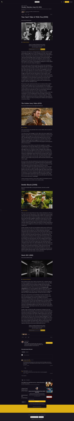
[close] (45, 387)
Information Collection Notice (37, 404)
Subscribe (37, 401)
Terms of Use (41, 403)
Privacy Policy (43, 404)
